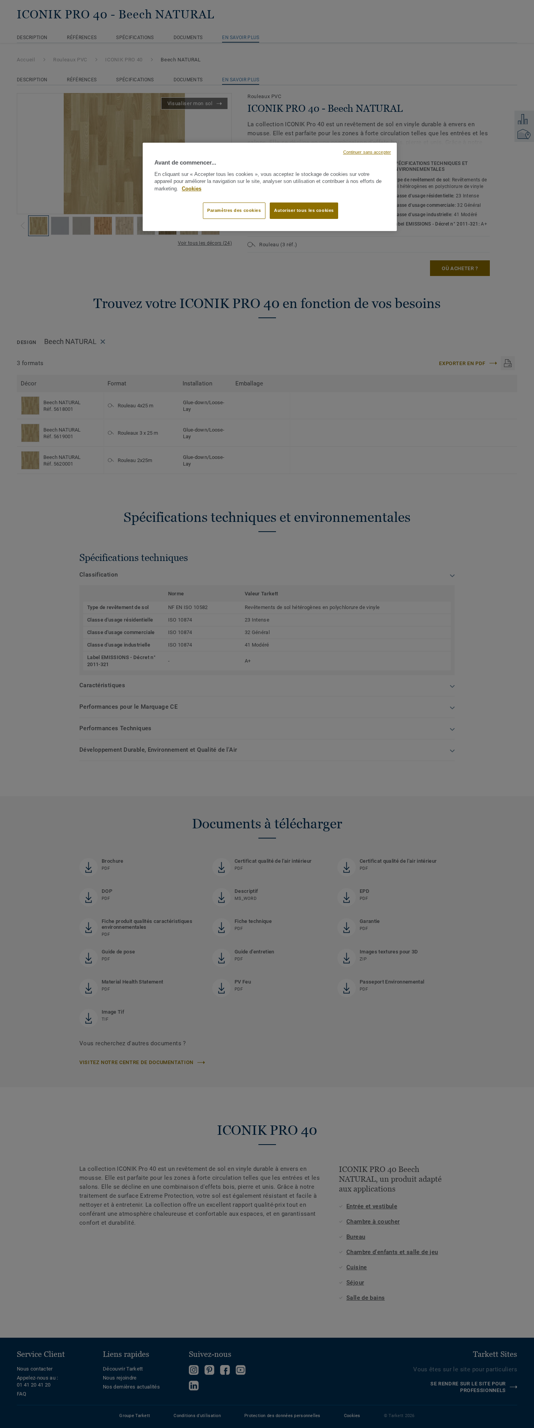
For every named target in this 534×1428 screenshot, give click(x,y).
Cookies (191, 189)
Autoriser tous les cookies (304, 210)
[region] (270, 187)
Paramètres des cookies (234, 210)
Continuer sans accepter (367, 152)
